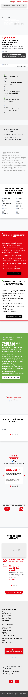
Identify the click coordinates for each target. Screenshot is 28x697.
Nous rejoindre (6, 619)
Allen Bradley (6, 634)
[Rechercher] (25, 5)
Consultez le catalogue (14, 316)
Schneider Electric (8, 627)
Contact (4, 622)
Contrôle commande (11, 21)
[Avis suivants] (24, 476)
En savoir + (12, 579)
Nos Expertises (7, 613)
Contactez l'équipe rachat (11, 377)
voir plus (12, 475)
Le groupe (5, 612)
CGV (3, 641)
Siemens (4, 629)
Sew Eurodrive (6, 630)
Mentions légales (7, 642)
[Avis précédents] (3, 476)
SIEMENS (18, 22)
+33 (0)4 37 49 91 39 (12, 671)
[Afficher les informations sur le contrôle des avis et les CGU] (23, 463)
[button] (10, 434)
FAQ (3, 644)
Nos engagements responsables (12, 617)
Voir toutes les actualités (14, 592)
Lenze (4, 632)
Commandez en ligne (14, 273)
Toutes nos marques (8, 635)
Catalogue (12, 19)
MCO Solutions (6, 615)
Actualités (5, 620)
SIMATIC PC (8, 24)
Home (4, 19)
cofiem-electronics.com (14, 652)
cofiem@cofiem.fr (11, 674)
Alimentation (9, 22)
